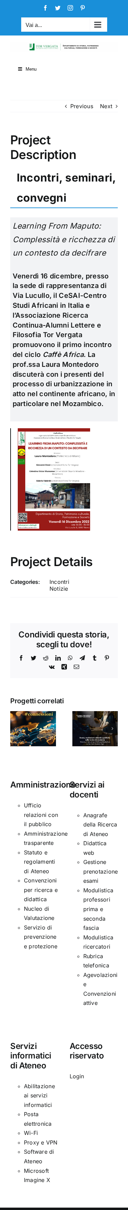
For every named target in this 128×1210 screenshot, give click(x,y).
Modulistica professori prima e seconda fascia (98, 909)
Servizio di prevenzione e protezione (40, 937)
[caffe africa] (54, 431)
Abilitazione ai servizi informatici (39, 1095)
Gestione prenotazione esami (100, 871)
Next (106, 106)
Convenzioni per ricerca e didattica (41, 890)
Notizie (58, 588)
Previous (81, 106)
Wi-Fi (31, 1132)
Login (77, 1076)
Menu (31, 69)
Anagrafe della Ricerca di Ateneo (100, 824)
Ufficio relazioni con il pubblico (41, 814)
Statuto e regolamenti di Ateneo (39, 862)
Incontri (59, 581)
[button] (15, 728)
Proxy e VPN (41, 1142)
